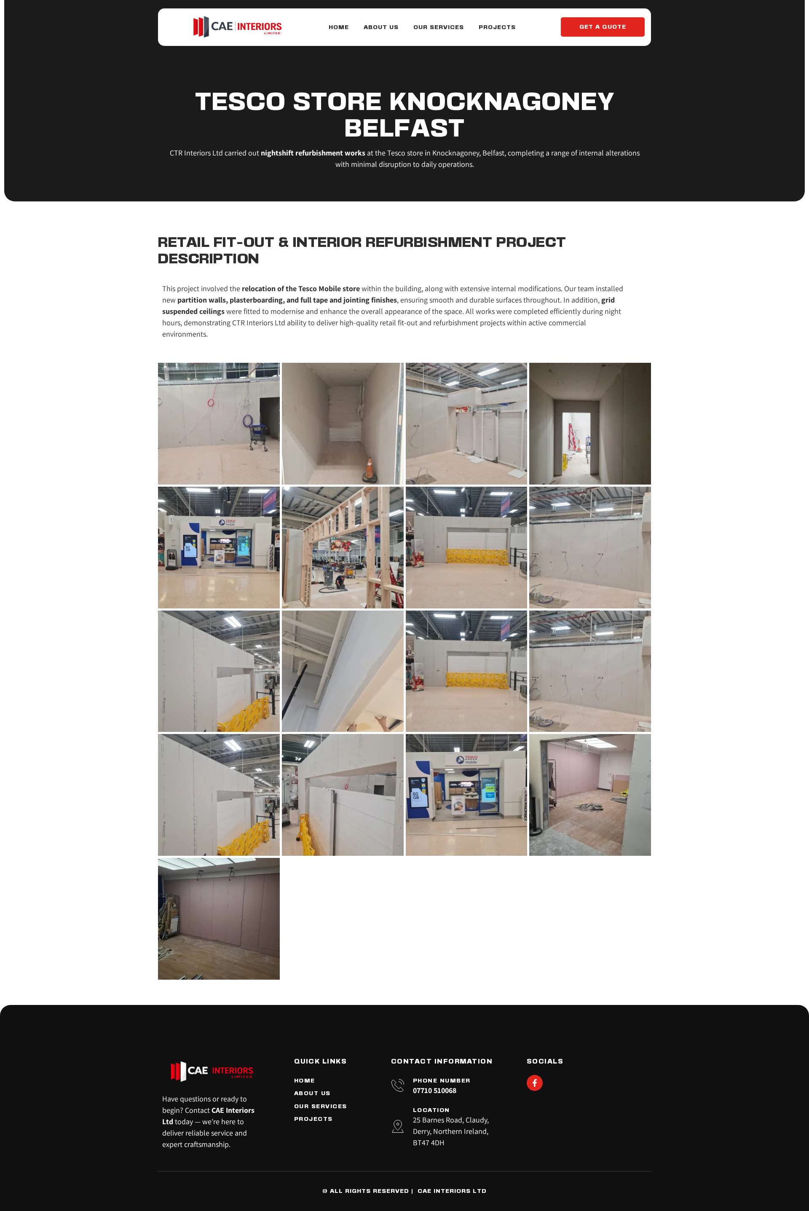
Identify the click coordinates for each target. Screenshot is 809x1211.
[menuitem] (339, 27)
